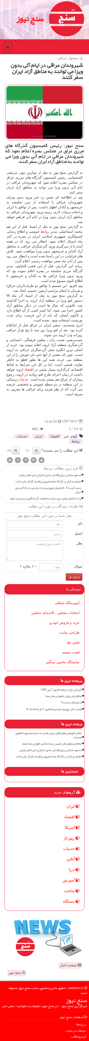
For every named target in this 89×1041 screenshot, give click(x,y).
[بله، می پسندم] (37, 450)
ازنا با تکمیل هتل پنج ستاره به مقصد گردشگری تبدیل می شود (45, 498)
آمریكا (70, 827)
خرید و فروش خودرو (64, 623)
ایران (38, 436)
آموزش (69, 880)
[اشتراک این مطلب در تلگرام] (41, 460)
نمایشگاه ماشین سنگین (63, 662)
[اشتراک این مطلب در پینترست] (33, 460)
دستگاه (69, 901)
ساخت (70, 891)
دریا (72, 870)
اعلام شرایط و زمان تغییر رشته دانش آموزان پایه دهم (52, 743)
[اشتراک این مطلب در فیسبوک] (25, 460)
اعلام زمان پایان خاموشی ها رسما (64, 696)
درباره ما (81, 1024)
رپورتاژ (70, 838)
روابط (45, 231)
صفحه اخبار (69, 965)
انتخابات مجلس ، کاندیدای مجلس (55, 613)
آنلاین (71, 859)
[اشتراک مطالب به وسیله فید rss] (9, 460)
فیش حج (73, 642)
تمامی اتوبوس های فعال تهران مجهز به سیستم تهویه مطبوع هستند (48, 735)
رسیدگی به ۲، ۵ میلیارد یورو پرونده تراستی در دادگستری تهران (48, 490)
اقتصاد (28, 369)
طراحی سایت (69, 632)
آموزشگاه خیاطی (67, 603)
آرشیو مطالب (78, 1037)
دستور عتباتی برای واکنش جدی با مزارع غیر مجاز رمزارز (50, 475)
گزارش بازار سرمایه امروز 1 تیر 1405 (61, 690)
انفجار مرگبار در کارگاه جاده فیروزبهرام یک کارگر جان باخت (48, 481)
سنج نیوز (30, 18)
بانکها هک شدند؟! (71, 702)
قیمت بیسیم (71, 652)
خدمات (23, 379)
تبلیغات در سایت (76, 1031)
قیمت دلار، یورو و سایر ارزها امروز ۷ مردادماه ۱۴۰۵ (54, 709)
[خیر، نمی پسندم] (16, 450)
